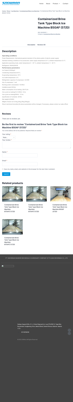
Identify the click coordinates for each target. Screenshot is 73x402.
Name (5, 152)
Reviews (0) (41, 45)
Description (31, 45)
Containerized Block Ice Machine (51, 34)
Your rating (6, 134)
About (48, 3)
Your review (7, 140)
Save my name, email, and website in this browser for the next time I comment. (29, 169)
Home (41, 3)
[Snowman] (11, 3)
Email (4, 161)
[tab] (31, 45)
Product (55, 3)
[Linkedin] (69, 333)
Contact (65, 3)
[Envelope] (69, 330)
